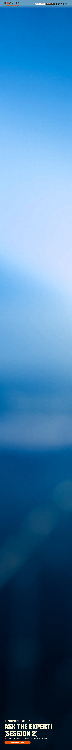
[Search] (61, 4)
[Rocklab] (11, 4)
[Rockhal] (50, 4)
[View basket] (59, 4)
